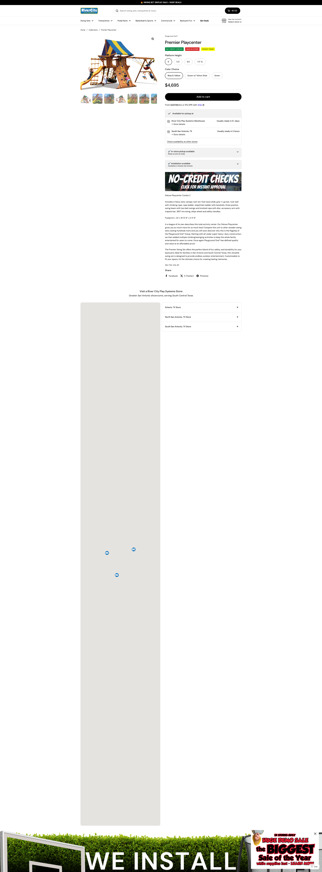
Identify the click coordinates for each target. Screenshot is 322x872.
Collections (93, 30)
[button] (232, 11)
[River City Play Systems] (89, 11)
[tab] (178, 124)
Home (82, 30)
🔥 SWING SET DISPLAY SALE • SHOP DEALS (161, 2)
